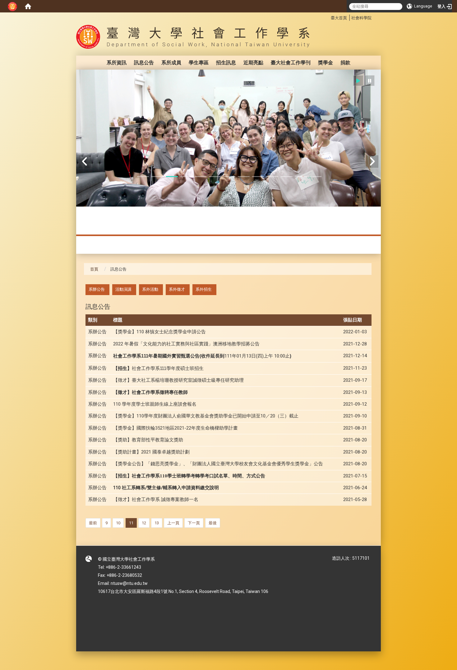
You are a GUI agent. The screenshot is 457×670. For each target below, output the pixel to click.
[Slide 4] (186, 176)
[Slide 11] (287, 176)
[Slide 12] (301, 176)
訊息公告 (144, 63)
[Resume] (358, 80)
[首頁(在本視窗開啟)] (28, 6)
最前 (93, 523)
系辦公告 (97, 289)
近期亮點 (253, 63)
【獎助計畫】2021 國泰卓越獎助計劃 (151, 452)
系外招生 (204, 289)
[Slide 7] (229, 176)
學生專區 (199, 63)
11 (131, 523)
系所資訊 (117, 63)
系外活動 (150, 289)
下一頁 (194, 523)
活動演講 (123, 289)
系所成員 (171, 63)
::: (327, 17)
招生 (158, 368)
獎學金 (325, 63)
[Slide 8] (244, 176)
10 (118, 523)
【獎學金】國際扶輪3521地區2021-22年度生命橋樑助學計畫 (175, 428)
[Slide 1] (143, 176)
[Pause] (370, 80)
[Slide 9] (258, 176)
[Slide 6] (215, 176)
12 (144, 523)
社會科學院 (361, 18)
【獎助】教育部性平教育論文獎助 (148, 440)
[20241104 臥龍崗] (228, 138)
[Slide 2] (157, 176)
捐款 (345, 63)
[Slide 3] (172, 176)
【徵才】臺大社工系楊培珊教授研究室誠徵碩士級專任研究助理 (178, 380)
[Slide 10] (272, 176)
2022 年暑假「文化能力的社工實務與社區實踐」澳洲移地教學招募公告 (186, 344)
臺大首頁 (339, 18)
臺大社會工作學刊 (291, 63)
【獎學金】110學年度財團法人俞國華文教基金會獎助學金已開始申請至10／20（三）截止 (205, 416)
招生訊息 (226, 63)
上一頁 (173, 523)
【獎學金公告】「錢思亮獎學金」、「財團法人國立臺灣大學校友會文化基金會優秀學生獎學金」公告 (218, 464)
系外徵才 (177, 289)
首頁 (94, 269)
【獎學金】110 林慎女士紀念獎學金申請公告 (159, 332)
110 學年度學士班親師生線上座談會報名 (154, 404)
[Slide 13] (315, 176)
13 (157, 523)
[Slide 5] (200, 176)
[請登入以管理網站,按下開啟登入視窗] (12, 6)
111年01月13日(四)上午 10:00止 (202, 356)
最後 (213, 523)
